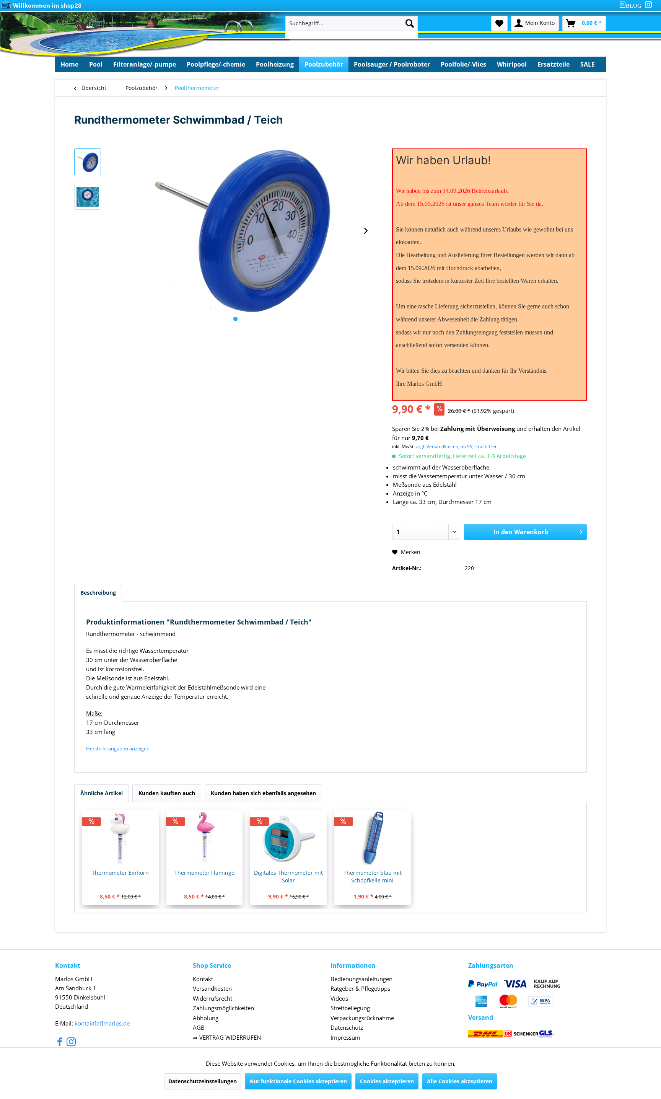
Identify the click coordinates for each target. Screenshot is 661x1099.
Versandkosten (212, 988)
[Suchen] (410, 23)
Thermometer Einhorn (120, 872)
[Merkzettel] (499, 23)
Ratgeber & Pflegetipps (360, 988)
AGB (199, 1027)
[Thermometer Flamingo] (204, 838)
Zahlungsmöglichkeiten (223, 1008)
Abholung (205, 1018)
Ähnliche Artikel (101, 793)
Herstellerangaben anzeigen (118, 748)
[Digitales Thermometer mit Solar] (288, 838)
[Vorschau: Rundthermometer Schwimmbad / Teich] (87, 161)
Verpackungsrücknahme (362, 1018)
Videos (339, 998)
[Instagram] (648, 4)
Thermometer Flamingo (204, 872)
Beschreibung (98, 592)
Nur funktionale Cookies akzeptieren (298, 1081)
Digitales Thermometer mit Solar (288, 876)
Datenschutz (346, 1027)
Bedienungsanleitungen (361, 979)
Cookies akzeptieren (387, 1081)
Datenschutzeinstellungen (202, 1081)
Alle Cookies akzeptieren (459, 1081)
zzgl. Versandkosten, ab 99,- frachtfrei (456, 446)
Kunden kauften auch (166, 793)
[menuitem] (632, 5)
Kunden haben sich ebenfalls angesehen (263, 793)
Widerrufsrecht (212, 998)
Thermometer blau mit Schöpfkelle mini (373, 876)
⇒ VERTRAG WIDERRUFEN (227, 1037)
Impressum (345, 1037)
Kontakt (203, 979)
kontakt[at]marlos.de (102, 1023)
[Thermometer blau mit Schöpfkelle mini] (372, 838)
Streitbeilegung (350, 1008)
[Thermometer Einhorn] (120, 838)
